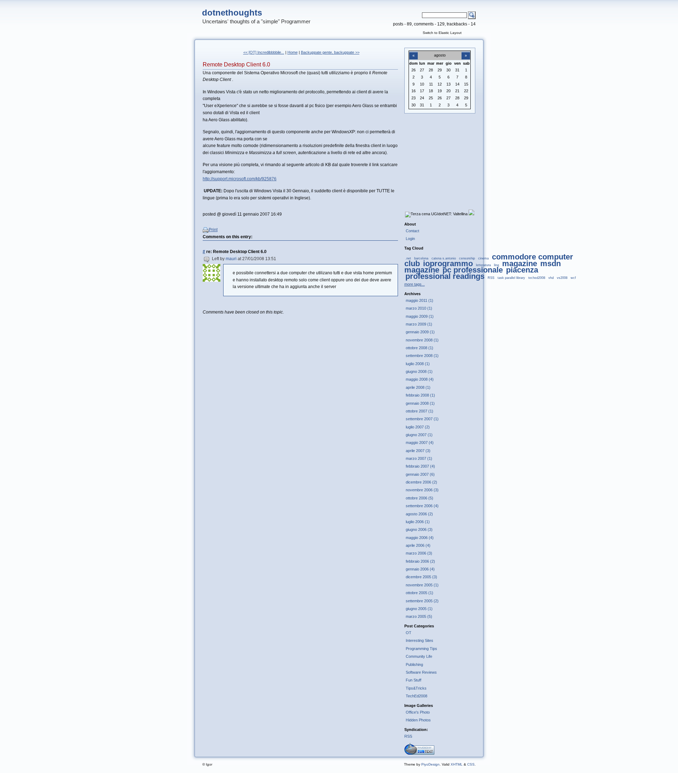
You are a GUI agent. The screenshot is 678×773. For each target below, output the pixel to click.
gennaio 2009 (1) (420, 332)
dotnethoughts (232, 12)
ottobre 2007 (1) (419, 411)
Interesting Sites (419, 640)
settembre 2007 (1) (422, 419)
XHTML (457, 764)
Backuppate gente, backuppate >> (330, 52)
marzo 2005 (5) (419, 616)
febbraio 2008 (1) (420, 395)
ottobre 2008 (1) (419, 348)
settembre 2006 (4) (422, 506)
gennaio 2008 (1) (420, 403)
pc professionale (472, 269)
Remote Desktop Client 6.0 (236, 65)
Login (410, 238)
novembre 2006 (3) (422, 490)
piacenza (522, 269)
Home (292, 52)
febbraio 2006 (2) (420, 561)
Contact (412, 231)
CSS (471, 764)
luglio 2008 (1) (418, 364)
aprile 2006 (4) (418, 545)
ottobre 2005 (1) (419, 593)
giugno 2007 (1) (419, 435)
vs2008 (562, 278)
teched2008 (536, 278)
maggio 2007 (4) (420, 442)
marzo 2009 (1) (419, 324)
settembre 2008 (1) (422, 355)
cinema (483, 258)
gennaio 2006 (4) (420, 569)
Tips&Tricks (416, 688)
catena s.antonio (444, 258)
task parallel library (511, 278)
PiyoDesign (430, 764)
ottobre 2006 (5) (419, 498)
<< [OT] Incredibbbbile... (263, 52)
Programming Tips (421, 648)
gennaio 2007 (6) (420, 474)
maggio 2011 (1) (419, 300)
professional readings (444, 276)
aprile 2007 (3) (418, 451)
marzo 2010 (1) (419, 308)
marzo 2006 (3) (419, 553)
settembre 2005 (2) (422, 601)
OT (408, 633)
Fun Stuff (413, 680)
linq (496, 265)
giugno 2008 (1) (419, 371)
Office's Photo (418, 712)
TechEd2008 (416, 696)
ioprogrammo (448, 263)
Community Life (419, 656)
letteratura (483, 265)
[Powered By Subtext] (419, 753)
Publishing (414, 664)
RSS (491, 278)
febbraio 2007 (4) (420, 466)
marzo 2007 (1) (419, 458)
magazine (519, 263)
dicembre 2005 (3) (421, 577)
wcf (573, 278)
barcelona (421, 258)
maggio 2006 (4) (420, 537)
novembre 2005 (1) (422, 585)
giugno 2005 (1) (419, 609)
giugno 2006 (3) (419, 529)
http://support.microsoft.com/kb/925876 (239, 178)
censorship (467, 258)
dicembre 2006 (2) (421, 482)
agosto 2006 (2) (419, 514)
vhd (551, 278)
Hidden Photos (418, 720)
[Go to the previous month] (413, 51)
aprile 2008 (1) (418, 387)
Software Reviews (421, 672)
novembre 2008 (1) (422, 340)
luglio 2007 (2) (418, 427)
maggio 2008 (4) (420, 379)
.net (408, 258)
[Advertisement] (439, 155)
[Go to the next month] (466, 51)
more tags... (414, 284)
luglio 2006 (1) (418, 522)
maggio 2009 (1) (420, 316)
